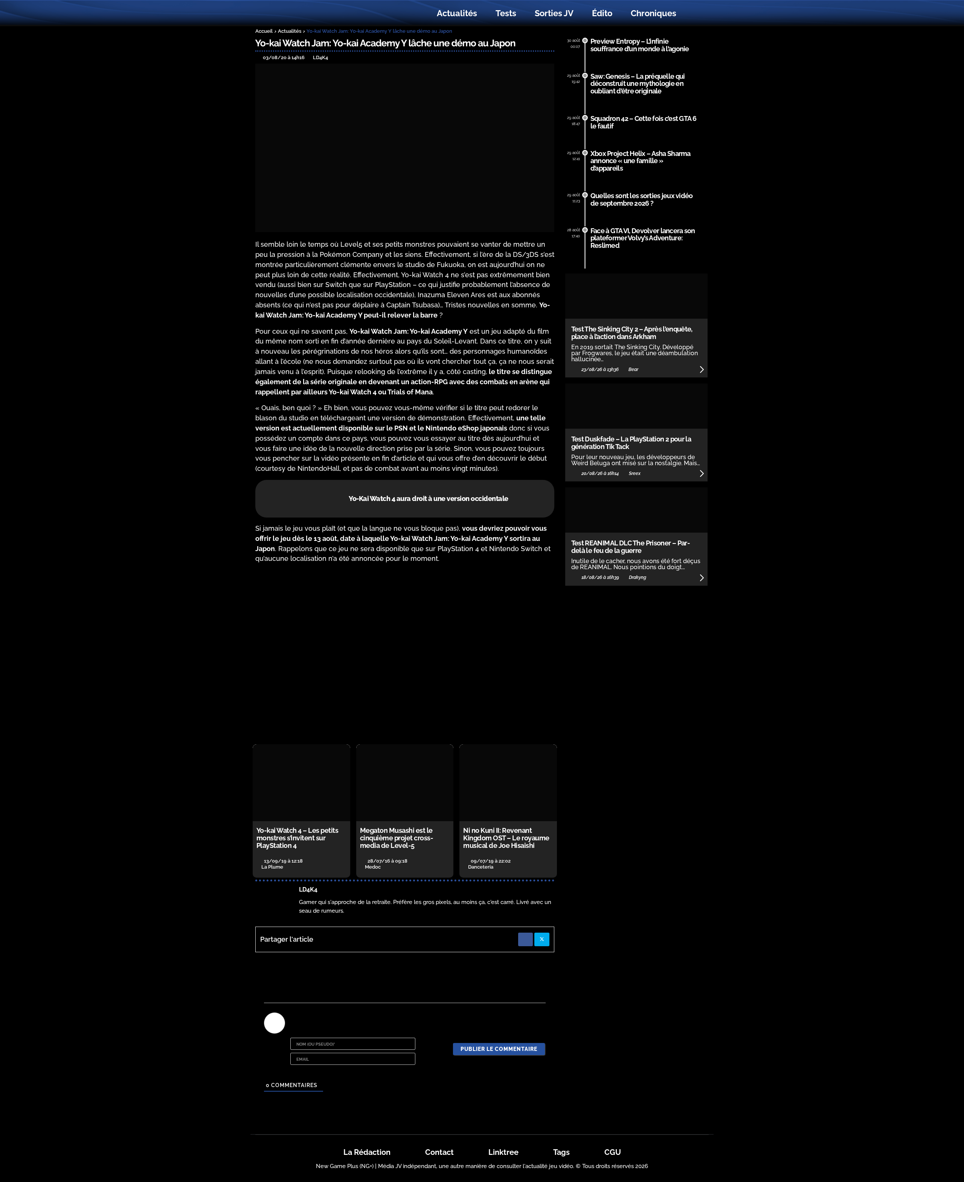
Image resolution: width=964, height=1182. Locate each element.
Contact (439, 1152)
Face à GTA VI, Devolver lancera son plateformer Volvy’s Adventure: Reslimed (642, 238)
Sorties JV (554, 13)
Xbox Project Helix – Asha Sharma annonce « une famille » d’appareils (640, 161)
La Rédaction (366, 1152)
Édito (602, 13)
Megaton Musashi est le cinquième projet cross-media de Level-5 (396, 837)
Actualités (457, 13)
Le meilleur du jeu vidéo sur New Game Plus (296, 13)
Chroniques (653, 13)
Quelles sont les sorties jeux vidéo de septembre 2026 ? (641, 199)
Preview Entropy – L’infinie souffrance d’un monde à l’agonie (639, 45)
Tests (506, 13)
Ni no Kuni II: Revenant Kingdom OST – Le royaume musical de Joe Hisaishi (506, 837)
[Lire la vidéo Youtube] (405, 654)
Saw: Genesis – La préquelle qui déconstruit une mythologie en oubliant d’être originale (637, 83)
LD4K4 (308, 889)
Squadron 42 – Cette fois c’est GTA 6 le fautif (643, 122)
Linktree (503, 1152)
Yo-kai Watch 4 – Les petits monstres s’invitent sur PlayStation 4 (297, 837)
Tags (561, 1152)
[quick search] (693, 13)
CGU (612, 1152)
